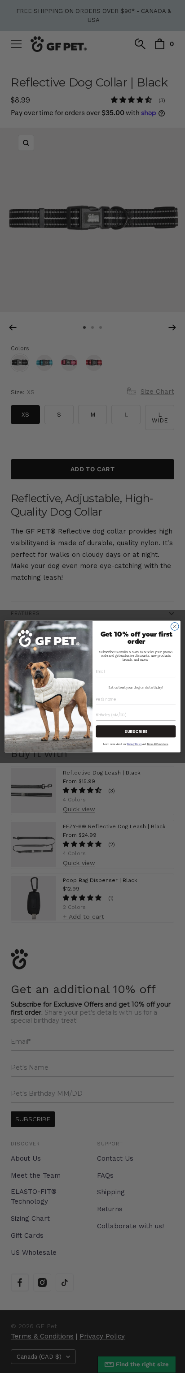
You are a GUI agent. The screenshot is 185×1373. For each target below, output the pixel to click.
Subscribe (135, 731)
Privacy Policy (134, 744)
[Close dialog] (175, 627)
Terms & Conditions (157, 744)
